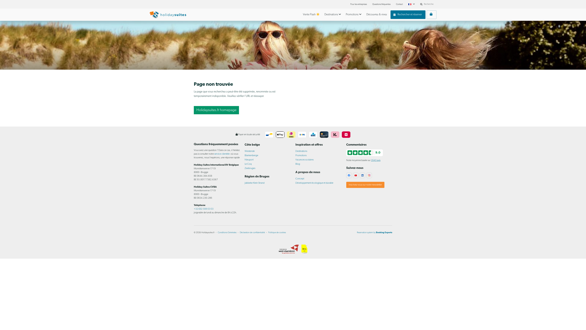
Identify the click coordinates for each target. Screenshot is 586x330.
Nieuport (249, 160)
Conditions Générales (227, 232)
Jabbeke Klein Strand (254, 183)
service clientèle (222, 154)
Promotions (301, 155)
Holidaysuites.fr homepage (216, 110)
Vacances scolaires (304, 160)
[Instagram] (369, 175)
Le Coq (248, 164)
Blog (297, 164)
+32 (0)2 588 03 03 (203, 209)
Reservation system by (374, 232)
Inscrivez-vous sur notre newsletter (365, 185)
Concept (299, 179)
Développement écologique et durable (314, 183)
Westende (250, 151)
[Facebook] (349, 175)
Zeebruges (250, 168)
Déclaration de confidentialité (252, 232)
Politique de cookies (277, 232)
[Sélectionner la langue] (411, 4)
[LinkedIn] (362, 175)
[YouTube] (355, 175)
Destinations (301, 151)
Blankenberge (251, 155)
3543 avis (375, 160)
